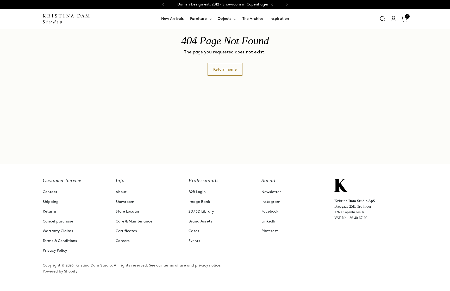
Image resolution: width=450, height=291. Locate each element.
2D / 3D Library (201, 211)
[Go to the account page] (393, 19)
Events (194, 241)
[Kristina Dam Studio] (66, 18)
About (121, 192)
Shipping (51, 201)
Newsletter (271, 192)
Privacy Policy (55, 250)
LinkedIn (269, 221)
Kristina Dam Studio (94, 265)
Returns (50, 211)
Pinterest (269, 231)
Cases (194, 231)
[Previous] (163, 4)
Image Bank (199, 201)
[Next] (287, 4)
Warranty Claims (58, 231)
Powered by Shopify (60, 271)
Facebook (269, 211)
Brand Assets (200, 221)
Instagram (270, 201)
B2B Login (197, 192)
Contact (50, 192)
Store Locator (128, 211)
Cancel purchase (58, 221)
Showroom (125, 201)
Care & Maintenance (134, 221)
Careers (123, 241)
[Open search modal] (382, 19)
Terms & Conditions (60, 241)
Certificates (126, 231)
